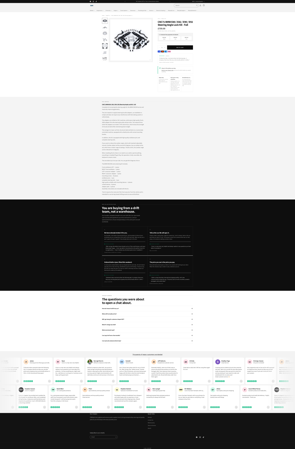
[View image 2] (105, 27)
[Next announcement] (170, 1)
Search (149, 428)
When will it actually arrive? (109, 314)
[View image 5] (105, 46)
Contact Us (150, 420)
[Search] (197, 5)
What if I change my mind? (109, 324)
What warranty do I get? (108, 330)
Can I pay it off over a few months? (111, 335)
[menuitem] (92, 10)
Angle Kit (108, 15)
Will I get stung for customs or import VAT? (113, 319)
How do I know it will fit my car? (110, 308)
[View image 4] (105, 40)
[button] (203, 5)
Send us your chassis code (167, 70)
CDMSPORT (149, 448)
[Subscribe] (115, 437)
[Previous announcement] (125, 1)
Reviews (150, 417)
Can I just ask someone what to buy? (111, 341)
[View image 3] (105, 33)
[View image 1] (105, 21)
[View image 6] (105, 52)
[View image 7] (105, 58)
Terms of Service (152, 425)
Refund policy (151, 423)
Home (103, 15)
